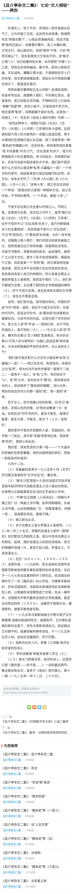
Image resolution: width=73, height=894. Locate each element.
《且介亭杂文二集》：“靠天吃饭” (24, 796)
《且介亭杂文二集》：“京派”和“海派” (26, 782)
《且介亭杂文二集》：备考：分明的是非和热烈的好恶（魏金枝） (37, 732)
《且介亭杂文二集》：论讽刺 (21, 852)
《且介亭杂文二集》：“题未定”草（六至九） (31, 866)
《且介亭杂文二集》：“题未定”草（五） (28, 838)
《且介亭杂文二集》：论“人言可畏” (25, 824)
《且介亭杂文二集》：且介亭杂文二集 (27, 754)
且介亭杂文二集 (10, 18)
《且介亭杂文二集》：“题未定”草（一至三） (31, 810)
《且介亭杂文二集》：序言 (19, 768)
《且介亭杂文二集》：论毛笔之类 (24, 881)
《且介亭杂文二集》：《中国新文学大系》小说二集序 (35, 721)
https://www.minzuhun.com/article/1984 (26, 692)
